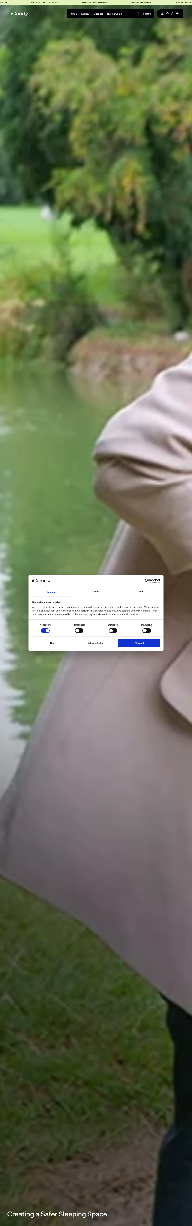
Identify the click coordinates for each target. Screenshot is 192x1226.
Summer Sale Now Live (94, 2)
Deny (53, 643)
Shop (74, 14)
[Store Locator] (167, 13)
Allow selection (96, 643)
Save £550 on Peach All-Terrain (47, 2)
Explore (85, 14)
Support (98, 14)
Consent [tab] (51, 592)
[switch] (79, 630)
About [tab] (141, 591)
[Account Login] (172, 13)
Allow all (139, 643)
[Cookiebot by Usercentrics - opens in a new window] (147, 581)
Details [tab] (96, 591)
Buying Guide (114, 14)
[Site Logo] (19, 13)
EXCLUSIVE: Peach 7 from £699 (141, 2)
